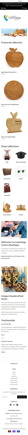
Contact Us (14, 376)
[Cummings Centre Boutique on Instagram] (14, 405)
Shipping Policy (14, 382)
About (14, 374)
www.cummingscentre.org (16, 413)
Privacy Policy (14, 378)
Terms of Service (14, 384)
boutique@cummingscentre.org (14, 418)
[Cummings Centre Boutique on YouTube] (17, 405)
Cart (25, 8)
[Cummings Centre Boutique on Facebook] (11, 405)
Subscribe (22, 397)
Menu (4, 8)
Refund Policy (14, 380)
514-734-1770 (14, 416)
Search (14, 372)
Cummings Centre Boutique (18, 428)
